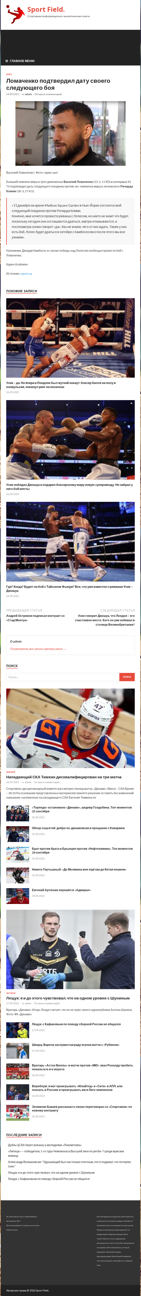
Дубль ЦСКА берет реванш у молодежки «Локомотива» (45, 1145)
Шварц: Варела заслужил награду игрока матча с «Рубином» (76, 1044)
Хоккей (10, 772)
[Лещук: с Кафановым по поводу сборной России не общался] (17, 1037)
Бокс (9, 74)
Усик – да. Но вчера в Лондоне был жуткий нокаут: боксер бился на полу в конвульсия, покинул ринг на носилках (61, 385)
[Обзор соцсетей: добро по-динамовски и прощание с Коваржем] (17, 841)
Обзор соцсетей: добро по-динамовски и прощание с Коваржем (78, 828)
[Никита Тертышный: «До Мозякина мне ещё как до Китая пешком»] (17, 882)
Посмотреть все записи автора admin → (38, 648)
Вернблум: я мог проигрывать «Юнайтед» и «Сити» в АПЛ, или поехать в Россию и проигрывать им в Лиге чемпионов (77, 1088)
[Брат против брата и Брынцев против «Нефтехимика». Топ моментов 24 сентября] (17, 861)
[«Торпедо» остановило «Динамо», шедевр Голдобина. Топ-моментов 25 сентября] (17, 820)
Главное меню (22, 61)
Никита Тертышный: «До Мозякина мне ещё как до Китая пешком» (79, 869)
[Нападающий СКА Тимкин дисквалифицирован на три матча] (70, 768)
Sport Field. (46, 9)
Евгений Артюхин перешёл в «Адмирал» (61, 890)
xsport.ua (26, 273)
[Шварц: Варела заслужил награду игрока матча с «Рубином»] (17, 1057)
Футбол (10, 993)
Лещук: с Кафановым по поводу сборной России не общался (76, 1024)
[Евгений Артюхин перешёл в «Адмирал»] (17, 903)
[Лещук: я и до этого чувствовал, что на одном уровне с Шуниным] (70, 990)
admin (28, 94)
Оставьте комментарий (48, 94)
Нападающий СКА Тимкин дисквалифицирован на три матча (64, 776)
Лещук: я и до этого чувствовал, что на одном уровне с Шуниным (68, 998)
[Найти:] (70, 677)
